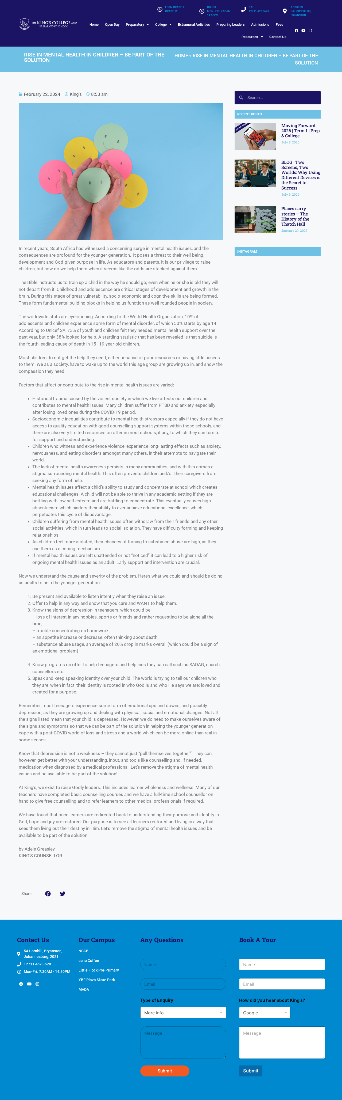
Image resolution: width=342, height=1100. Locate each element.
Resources (250, 37)
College (161, 24)
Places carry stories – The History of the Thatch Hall (295, 216)
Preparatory (135, 24)
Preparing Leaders (230, 24)
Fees (279, 24)
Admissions (260, 24)
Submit (165, 1071)
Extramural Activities (194, 24)
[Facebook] (296, 30)
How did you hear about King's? (273, 1000)
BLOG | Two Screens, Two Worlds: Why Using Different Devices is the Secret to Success (300, 175)
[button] (48, 894)
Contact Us (277, 37)
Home (94, 24)
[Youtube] (303, 30)
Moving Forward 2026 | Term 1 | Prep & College (300, 130)
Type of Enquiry (158, 1000)
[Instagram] (310, 30)
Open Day (112, 24)
